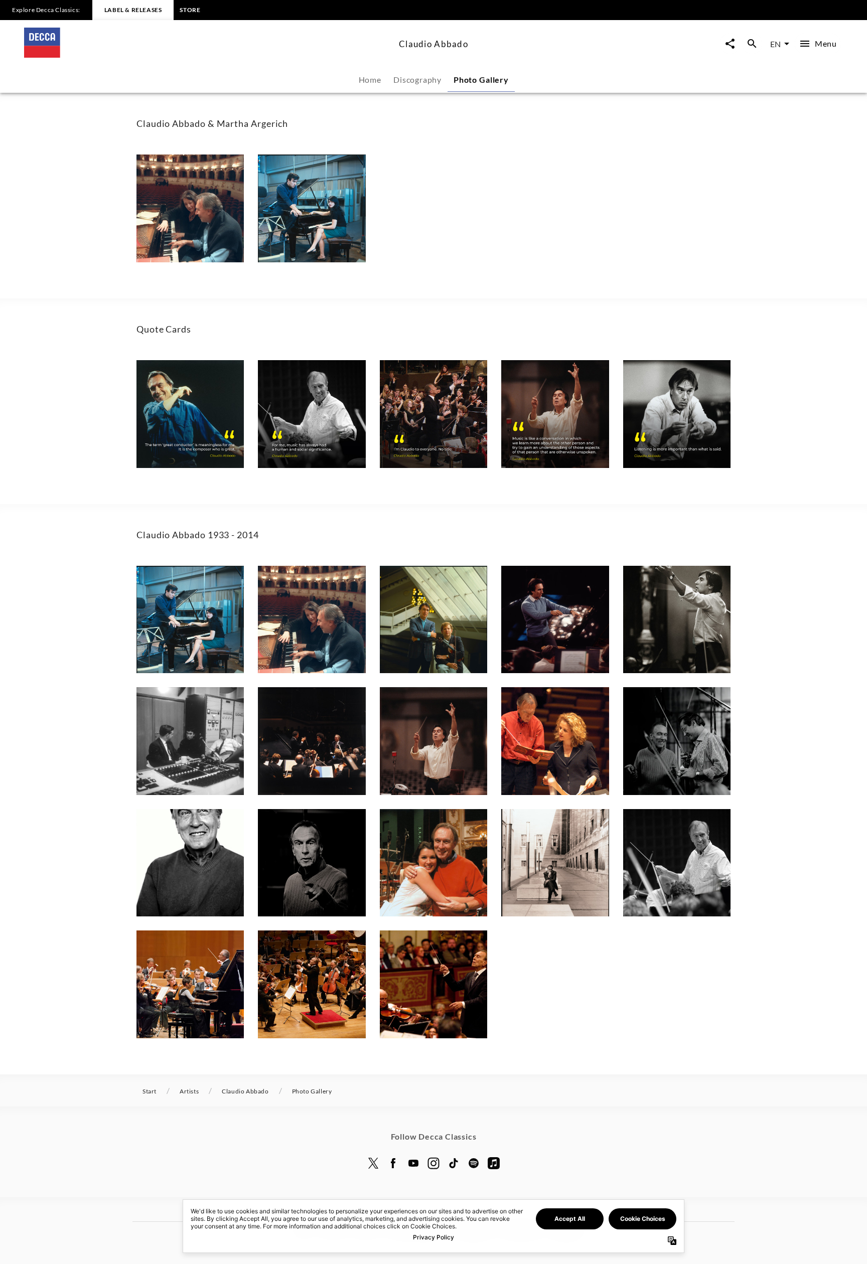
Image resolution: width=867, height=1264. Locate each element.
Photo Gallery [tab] (481, 79)
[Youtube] (413, 1163)
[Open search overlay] (752, 44)
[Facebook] (393, 1163)
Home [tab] (370, 79)
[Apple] (494, 1163)
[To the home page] (207, 54)
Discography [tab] (417, 79)
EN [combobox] (775, 44)
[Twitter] (373, 1163)
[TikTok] (454, 1163)
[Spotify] (474, 1163)
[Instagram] (433, 1163)
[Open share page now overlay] (730, 44)
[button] (190, 208)
